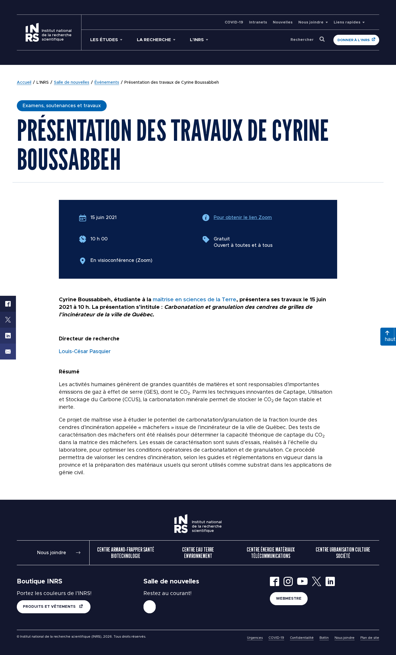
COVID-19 (234, 22)
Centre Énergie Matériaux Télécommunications (271, 552)
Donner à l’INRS (353, 40)
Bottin (324, 637)
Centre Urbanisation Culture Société (343, 552)
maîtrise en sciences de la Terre (194, 299)
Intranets (258, 22)
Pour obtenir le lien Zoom (243, 217)
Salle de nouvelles (71, 83)
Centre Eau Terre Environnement (198, 552)
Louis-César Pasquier (85, 351)
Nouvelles (283, 22)
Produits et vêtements (50, 607)
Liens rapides (347, 22)
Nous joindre (311, 22)
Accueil (24, 83)
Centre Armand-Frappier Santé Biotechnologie (125, 552)
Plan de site (369, 637)
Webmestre (288, 599)
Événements (107, 83)
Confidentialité (302, 637)
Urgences (255, 637)
